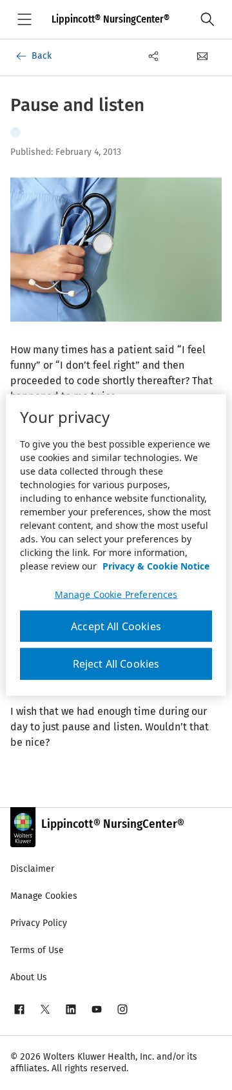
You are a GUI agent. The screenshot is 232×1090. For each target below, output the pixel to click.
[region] (116, 545)
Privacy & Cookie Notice (155, 566)
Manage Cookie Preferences (116, 595)
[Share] (153, 56)
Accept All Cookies (116, 626)
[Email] (202, 56)
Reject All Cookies (116, 664)
